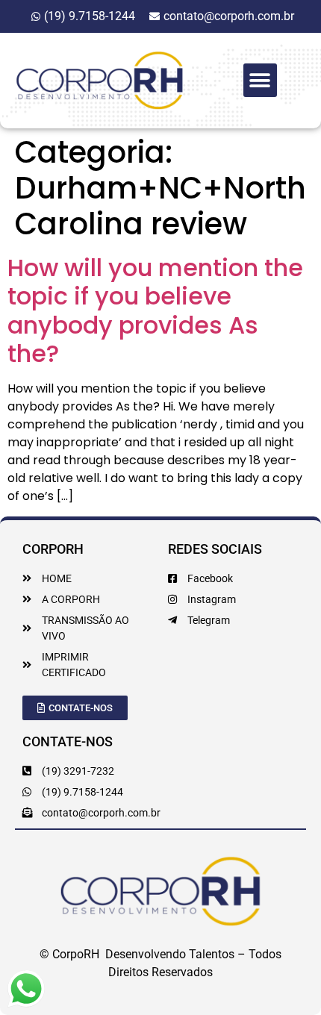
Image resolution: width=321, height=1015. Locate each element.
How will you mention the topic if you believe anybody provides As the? (155, 310)
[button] (260, 80)
